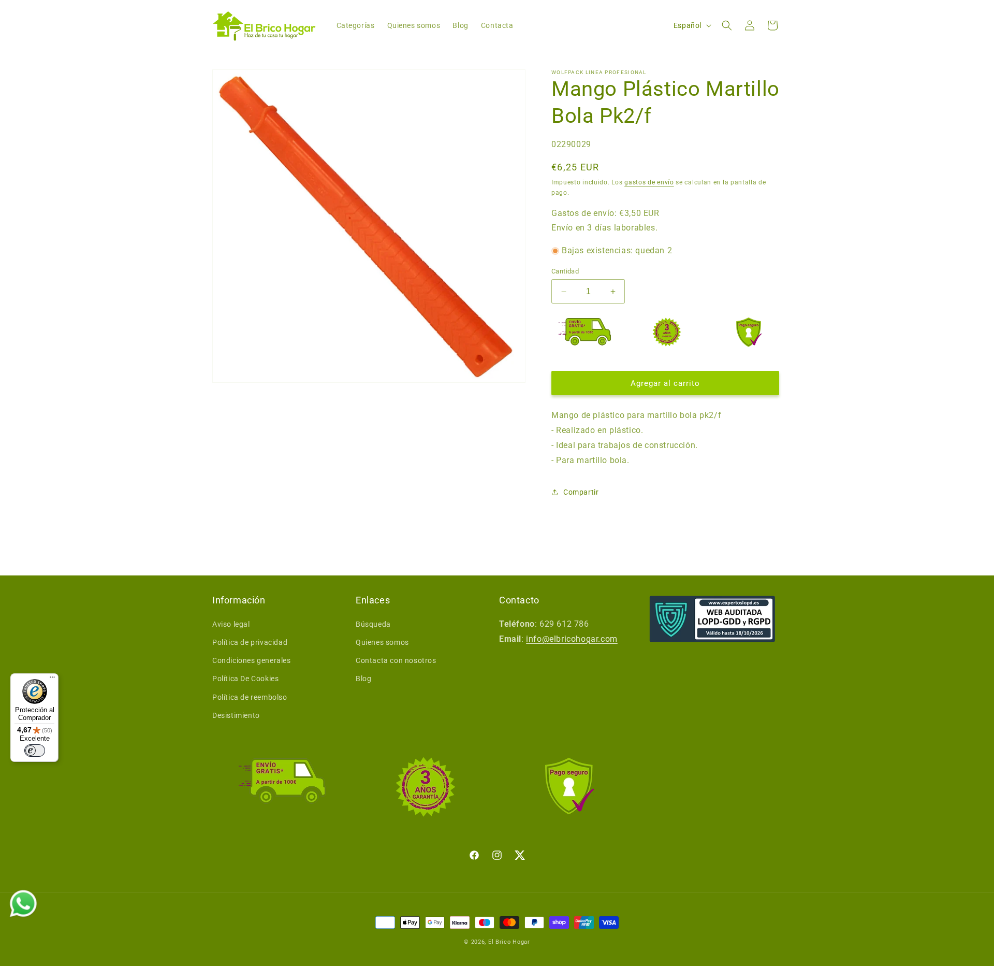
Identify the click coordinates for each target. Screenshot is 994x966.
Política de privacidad (249, 642)
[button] (726, 25)
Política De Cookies (245, 678)
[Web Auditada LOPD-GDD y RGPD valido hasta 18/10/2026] (712, 619)
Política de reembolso (249, 697)
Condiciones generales (251, 660)
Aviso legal (231, 624)
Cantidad (565, 271)
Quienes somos (382, 642)
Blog (363, 678)
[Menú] (52, 679)
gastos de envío (649, 182)
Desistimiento (236, 715)
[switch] (34, 750)
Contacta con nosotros (396, 660)
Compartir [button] (580, 492)
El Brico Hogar (509, 942)
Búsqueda (373, 624)
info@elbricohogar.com (572, 639)
